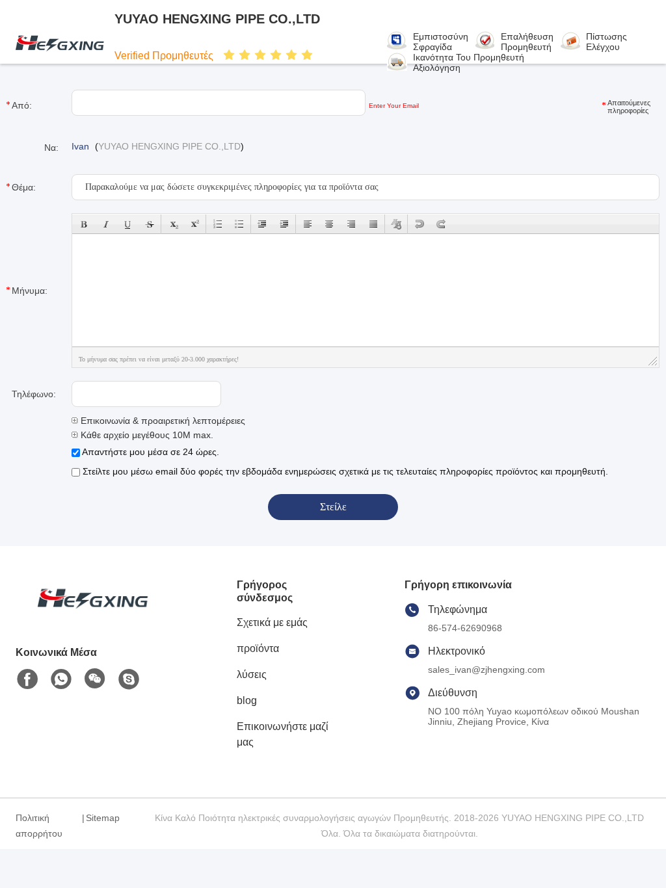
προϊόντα (258, 648)
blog (247, 700)
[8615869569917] (61, 679)
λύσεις (252, 674)
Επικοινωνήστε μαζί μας (282, 734)
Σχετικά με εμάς (272, 622)
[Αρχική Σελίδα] (87, 614)
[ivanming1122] (128, 679)
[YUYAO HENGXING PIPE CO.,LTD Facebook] (27, 679)
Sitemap (103, 818)
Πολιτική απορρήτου (39, 826)
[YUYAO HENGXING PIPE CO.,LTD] (57, 42)
